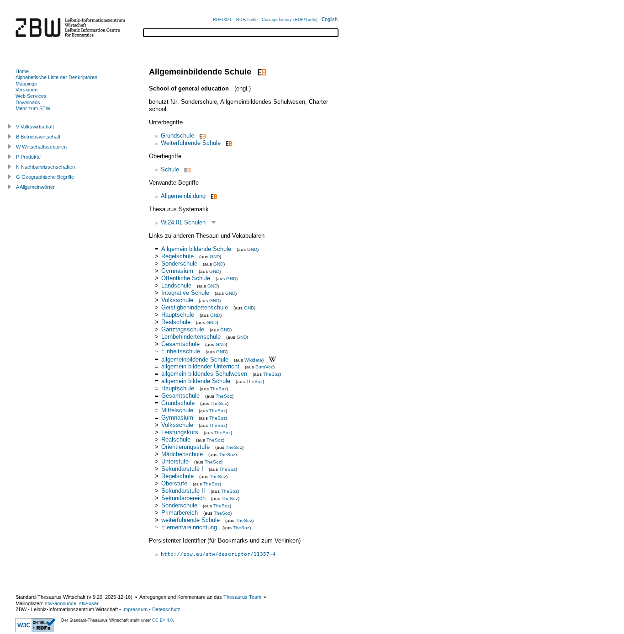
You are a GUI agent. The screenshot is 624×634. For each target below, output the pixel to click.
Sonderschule (179, 263)
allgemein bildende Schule (195, 381)
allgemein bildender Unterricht (200, 366)
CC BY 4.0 (162, 620)
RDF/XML (222, 19)
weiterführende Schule (190, 520)
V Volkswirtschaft (35, 126)
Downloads (28, 102)
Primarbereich (179, 512)
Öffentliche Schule (185, 278)
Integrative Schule (185, 292)
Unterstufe (175, 461)
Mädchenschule (182, 454)
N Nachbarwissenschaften (45, 167)
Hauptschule (177, 314)
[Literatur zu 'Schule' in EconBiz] (186, 169)
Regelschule (177, 256)
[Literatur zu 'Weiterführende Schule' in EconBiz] (228, 142)
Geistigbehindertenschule (194, 307)
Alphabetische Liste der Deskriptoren (56, 77)
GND (252, 249)
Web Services (31, 96)
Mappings (26, 83)
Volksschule (177, 300)
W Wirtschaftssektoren (41, 146)
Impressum (135, 609)
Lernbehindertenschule (191, 336)
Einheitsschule (180, 351)
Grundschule (177, 135)
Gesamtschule (180, 344)
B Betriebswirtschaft (38, 136)
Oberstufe (174, 483)
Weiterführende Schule (191, 142)
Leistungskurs (179, 432)
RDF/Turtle (247, 19)
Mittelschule (177, 410)
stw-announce (60, 603)
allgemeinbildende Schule (194, 359)
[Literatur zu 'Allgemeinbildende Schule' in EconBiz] (261, 71)
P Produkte (28, 157)
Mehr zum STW (33, 108)
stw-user (89, 603)
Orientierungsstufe (185, 446)
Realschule (175, 322)
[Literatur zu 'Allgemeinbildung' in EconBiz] (213, 195)
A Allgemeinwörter (35, 187)
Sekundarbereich (183, 498)
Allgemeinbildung (183, 195)
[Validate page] (36, 630)
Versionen (26, 89)
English (330, 19)
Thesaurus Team (242, 597)
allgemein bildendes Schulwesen (204, 373)
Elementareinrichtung (189, 527)
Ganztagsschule (182, 329)
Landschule (176, 285)
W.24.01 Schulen (183, 222)
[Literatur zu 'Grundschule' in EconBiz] (202, 135)
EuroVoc (264, 366)
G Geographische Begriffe (45, 177)
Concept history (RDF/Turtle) (289, 19)
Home (22, 71)
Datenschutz (166, 609)
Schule (170, 169)
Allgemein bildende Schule (196, 248)
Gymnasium (177, 270)
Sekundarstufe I (182, 468)
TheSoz (271, 374)
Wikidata (253, 359)
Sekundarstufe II (183, 490)
